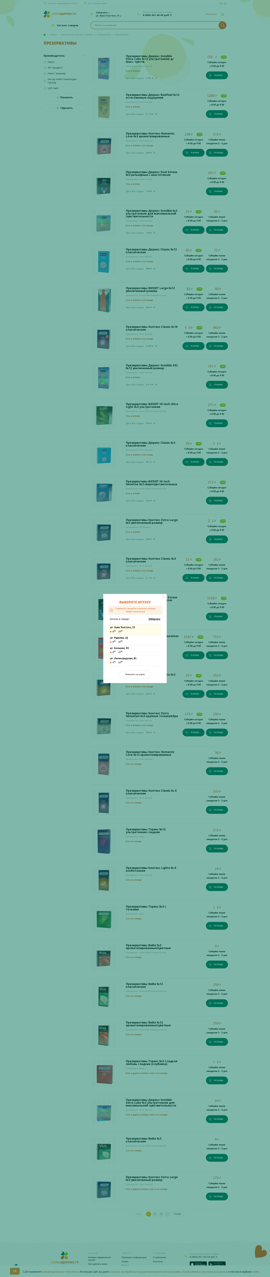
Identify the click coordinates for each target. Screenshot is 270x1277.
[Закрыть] (163, 597)
